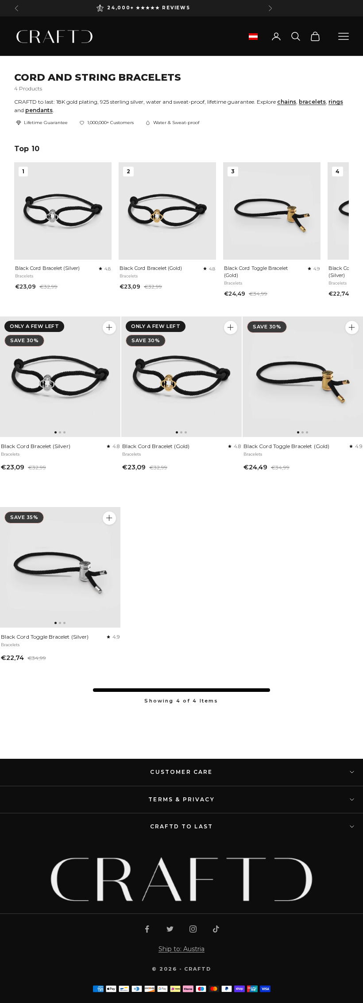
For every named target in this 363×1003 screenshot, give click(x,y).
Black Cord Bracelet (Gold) (151, 268)
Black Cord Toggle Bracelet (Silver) (45, 636)
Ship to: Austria (181, 949)
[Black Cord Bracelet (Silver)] (60, 376)
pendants (39, 110)
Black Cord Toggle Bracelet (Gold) (256, 271)
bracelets (312, 101)
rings (335, 101)
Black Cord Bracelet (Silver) (47, 268)
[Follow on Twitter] (170, 929)
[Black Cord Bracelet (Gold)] (181, 376)
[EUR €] (253, 36)
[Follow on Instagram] (193, 929)
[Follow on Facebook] (147, 929)
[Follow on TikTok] (216, 929)
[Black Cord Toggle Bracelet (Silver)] (60, 567)
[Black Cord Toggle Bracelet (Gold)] (303, 376)
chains (286, 101)
